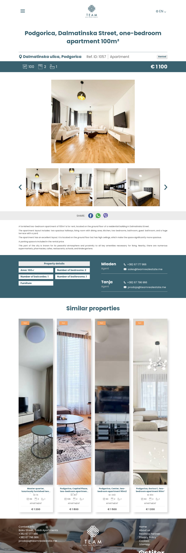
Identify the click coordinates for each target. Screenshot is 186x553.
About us (144, 530)
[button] (165, 187)
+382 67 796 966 (137, 282)
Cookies (144, 541)
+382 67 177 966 (136, 264)
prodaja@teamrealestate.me (147, 287)
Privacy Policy (147, 537)
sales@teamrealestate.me (145, 269)
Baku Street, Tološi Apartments (38, 530)
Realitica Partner (149, 534)
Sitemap (144, 544)
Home (143, 526)
